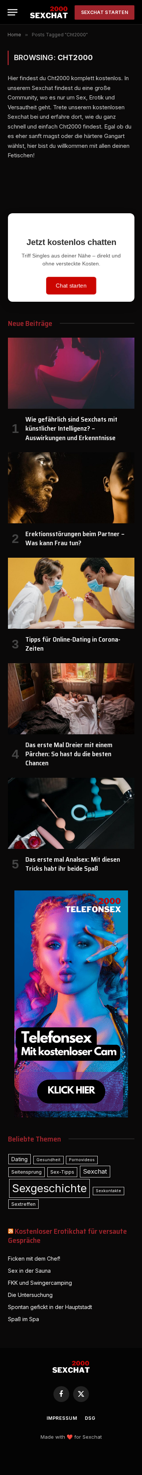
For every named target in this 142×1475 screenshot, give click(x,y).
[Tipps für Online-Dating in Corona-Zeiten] (71, 593)
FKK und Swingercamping (40, 1283)
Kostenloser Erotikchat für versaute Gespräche (67, 1235)
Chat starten (71, 285)
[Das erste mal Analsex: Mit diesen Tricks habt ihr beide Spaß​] (71, 813)
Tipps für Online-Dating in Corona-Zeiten (72, 644)
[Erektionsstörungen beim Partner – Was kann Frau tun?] (71, 487)
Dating (19, 1159)
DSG (90, 1418)
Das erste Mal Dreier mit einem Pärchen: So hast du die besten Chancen (68, 754)
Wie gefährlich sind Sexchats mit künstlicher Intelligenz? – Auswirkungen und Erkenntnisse (71, 428)
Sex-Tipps (62, 1172)
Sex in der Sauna (29, 1270)
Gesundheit (48, 1159)
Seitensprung (26, 1172)
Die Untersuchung (30, 1295)
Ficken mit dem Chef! (34, 1258)
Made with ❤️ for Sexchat (71, 1437)
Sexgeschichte (49, 1188)
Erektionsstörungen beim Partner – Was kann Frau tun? (75, 538)
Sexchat (95, 1171)
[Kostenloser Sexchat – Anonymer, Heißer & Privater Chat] (49, 12)
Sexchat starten (104, 12)
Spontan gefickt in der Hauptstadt (50, 1307)
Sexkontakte (108, 1190)
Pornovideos (82, 1159)
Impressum (62, 1418)
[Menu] (12, 12)
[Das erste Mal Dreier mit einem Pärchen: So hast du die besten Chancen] (71, 698)
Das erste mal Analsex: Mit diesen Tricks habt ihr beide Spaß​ (72, 864)
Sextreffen (23, 1204)
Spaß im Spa (23, 1319)
